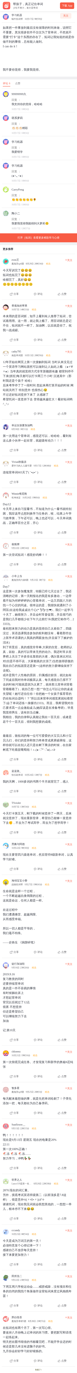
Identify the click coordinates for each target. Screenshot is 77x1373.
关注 (65, 15)
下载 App (67, 5)
